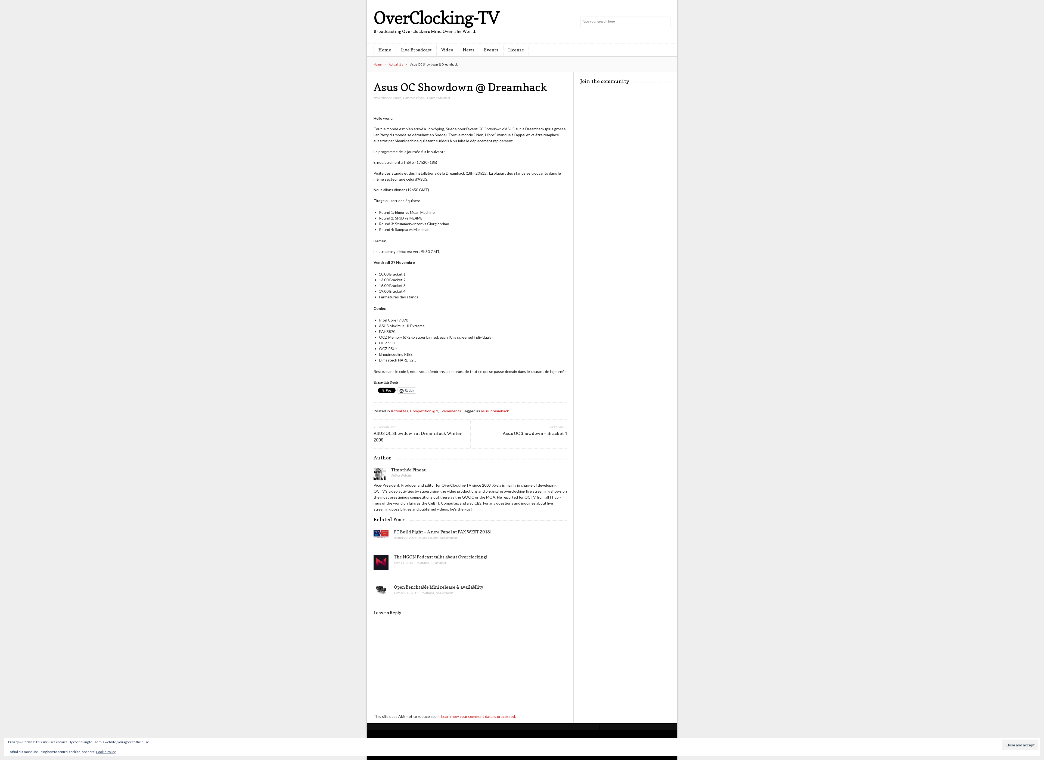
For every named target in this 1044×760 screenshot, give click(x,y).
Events (491, 49)
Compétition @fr (424, 411)
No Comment (448, 538)
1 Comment (438, 563)
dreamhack (499, 411)
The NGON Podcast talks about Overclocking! (440, 557)
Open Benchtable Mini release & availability (438, 587)
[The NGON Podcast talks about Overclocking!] (381, 564)
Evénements (450, 411)
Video (447, 49)
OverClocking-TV (436, 17)
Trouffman (422, 563)
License (516, 49)
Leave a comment (438, 98)
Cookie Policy (106, 752)
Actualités (396, 64)
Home (384, 49)
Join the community (604, 81)
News (468, 49)
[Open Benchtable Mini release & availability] (381, 592)
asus (485, 411)
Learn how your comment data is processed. (478, 716)
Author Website (401, 475)
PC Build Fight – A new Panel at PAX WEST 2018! (442, 532)
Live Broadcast (416, 49)
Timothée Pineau (414, 98)
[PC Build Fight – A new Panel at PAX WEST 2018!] (381, 535)
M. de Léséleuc (428, 538)
